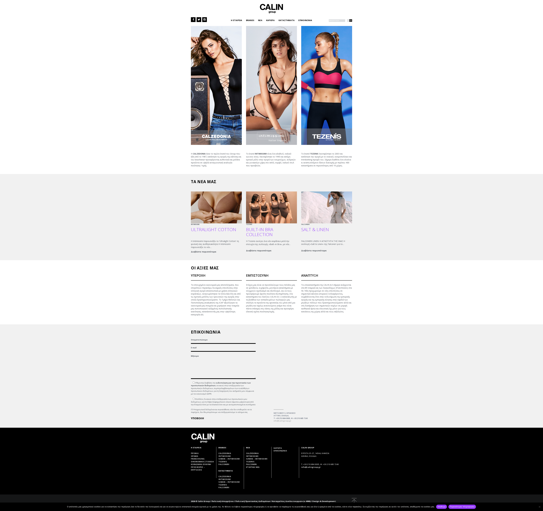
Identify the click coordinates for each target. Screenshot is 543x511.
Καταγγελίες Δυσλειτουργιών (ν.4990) (291, 501)
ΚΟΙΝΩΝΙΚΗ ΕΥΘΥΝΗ (201, 464)
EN (348, 20)
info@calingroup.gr (282, 421)
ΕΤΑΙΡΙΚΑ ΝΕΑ (253, 467)
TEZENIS (249, 224)
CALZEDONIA (252, 453)
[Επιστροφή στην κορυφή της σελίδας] (354, 501)
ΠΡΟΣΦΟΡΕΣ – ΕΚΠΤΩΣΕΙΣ (198, 468)
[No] (539, 506)
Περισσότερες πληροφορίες (462, 506)
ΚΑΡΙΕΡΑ (270, 20)
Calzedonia (224, 453)
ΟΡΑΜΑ (194, 456)
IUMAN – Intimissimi (229, 458)
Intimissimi (224, 456)
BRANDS (250, 20)
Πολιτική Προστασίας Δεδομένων (252, 501)
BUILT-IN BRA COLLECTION (259, 231)
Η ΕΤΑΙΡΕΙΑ (236, 20)
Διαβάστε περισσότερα (203, 251)
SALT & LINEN (315, 229)
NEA (260, 20)
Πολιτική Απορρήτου (223, 501)
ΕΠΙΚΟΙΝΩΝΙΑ (305, 20)
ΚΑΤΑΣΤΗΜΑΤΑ (287, 20)
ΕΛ (351, 20)
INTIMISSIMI (195, 224)
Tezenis (222, 461)
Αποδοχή (442, 506)
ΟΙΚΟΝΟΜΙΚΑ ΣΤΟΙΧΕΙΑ (202, 461)
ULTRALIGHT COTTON (213, 229)
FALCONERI (305, 224)
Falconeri (223, 464)
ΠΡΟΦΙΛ (195, 453)
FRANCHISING (197, 458)
